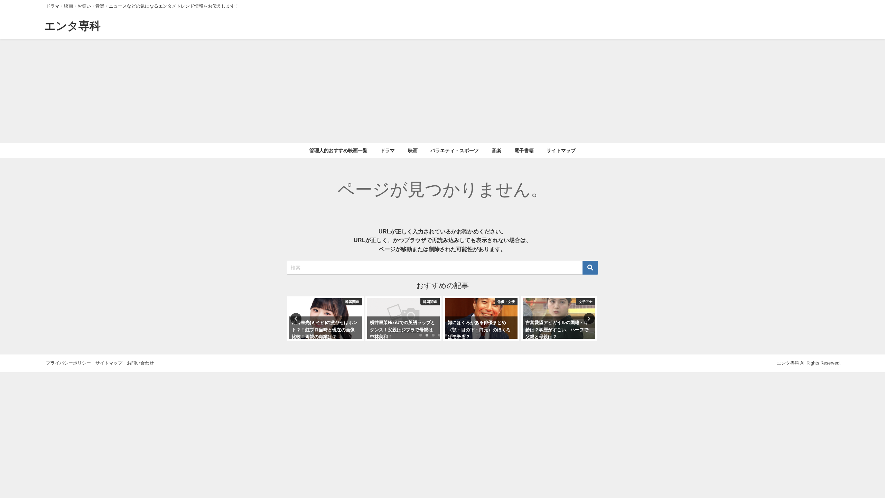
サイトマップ (561, 150)
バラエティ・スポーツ (454, 150)
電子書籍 (524, 150)
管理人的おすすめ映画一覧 (338, 150)
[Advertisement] (442, 91)
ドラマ (387, 150)
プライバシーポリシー (68, 363)
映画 (413, 150)
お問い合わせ (140, 363)
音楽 (496, 150)
